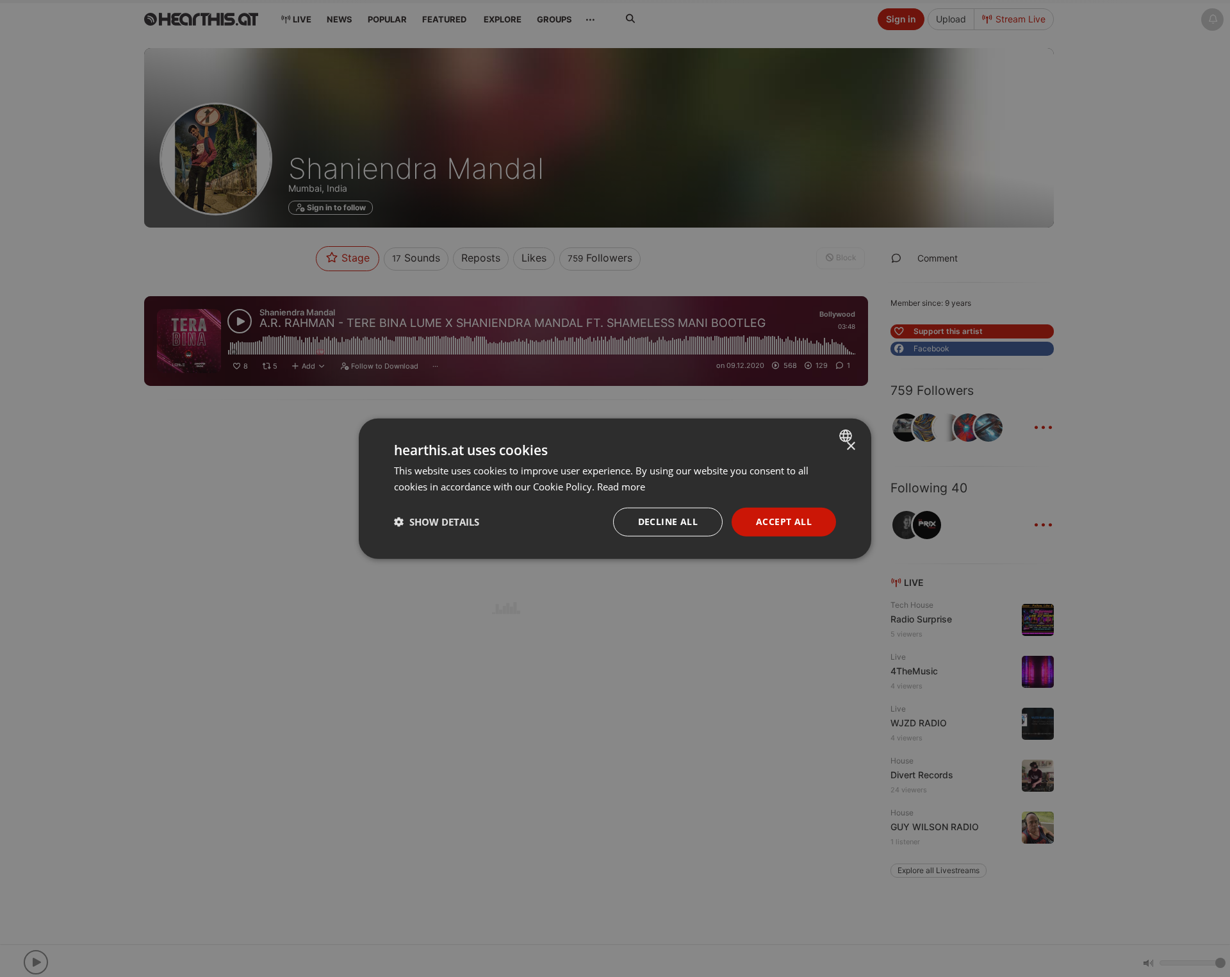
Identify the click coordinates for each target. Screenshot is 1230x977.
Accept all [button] (784, 521)
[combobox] (847, 436)
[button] (436, 522)
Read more (621, 486)
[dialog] (615, 489)
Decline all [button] (668, 521)
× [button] (850, 446)
